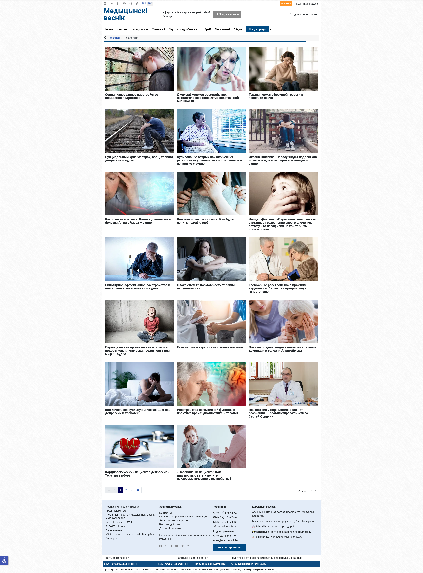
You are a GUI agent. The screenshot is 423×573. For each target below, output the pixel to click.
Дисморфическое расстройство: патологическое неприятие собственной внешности (208, 98)
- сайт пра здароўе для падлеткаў (283, 531)
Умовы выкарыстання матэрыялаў (248, 564)
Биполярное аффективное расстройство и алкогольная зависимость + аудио (137, 286)
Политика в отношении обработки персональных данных (266, 557)
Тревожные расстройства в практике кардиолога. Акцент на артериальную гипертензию (278, 288)
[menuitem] (109, 29)
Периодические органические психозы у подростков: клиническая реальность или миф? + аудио (137, 351)
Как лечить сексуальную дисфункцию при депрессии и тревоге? (137, 411)
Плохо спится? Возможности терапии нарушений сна (206, 286)
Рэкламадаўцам (169, 524)
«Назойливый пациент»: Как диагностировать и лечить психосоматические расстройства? (204, 475)
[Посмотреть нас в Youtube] (124, 3)
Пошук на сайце (228, 14)
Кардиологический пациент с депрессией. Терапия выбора (137, 473)
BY (150, 3)
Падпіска (286, 3)
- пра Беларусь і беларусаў (279, 537)
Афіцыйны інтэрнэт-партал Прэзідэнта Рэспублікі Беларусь (283, 513)
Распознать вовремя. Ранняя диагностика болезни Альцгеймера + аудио (138, 221)
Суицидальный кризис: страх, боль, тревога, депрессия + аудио (139, 158)
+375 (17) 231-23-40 (225, 521)
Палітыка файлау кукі (117, 557)
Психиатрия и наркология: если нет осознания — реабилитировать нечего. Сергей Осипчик (279, 413)
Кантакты (165, 512)
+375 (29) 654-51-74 (225, 535)
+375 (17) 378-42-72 (225, 512)
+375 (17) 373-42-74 (225, 517)
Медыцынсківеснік (125, 14)
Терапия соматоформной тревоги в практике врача (276, 96)
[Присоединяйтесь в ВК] (111, 3)
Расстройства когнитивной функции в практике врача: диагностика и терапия (207, 411)
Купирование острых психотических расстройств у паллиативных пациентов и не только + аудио (209, 160)
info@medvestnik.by (225, 526)
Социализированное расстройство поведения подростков (131, 96)
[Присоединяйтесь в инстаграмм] (105, 3)
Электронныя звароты (173, 520)
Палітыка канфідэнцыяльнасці (210, 564)
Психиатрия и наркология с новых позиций (210, 347)
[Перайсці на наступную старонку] (132, 490)
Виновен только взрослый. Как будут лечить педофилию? (206, 221)
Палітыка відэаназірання (192, 557)
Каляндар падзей (307, 3)
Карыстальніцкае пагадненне (173, 564)
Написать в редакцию (229, 547)
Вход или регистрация (303, 14)
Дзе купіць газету (170, 528)
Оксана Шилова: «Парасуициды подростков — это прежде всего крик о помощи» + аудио (283, 160)
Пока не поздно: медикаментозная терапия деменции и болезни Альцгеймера (282, 349)
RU (144, 3)
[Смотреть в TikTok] (137, 3)
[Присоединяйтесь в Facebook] (117, 3)
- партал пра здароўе (275, 526)
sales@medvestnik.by (225, 540)
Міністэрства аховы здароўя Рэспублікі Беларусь (283, 521)
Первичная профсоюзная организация (183, 516)
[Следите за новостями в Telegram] (130, 3)
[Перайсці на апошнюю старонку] (138, 490)
